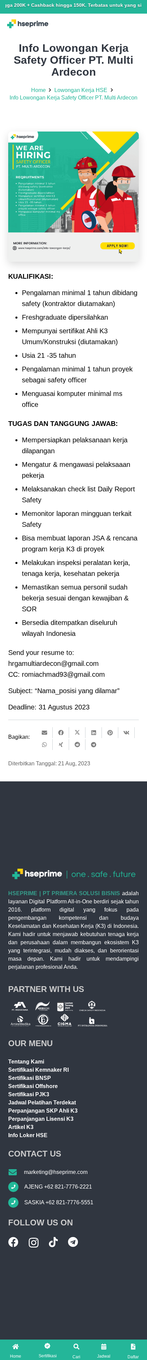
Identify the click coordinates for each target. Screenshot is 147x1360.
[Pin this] (110, 732)
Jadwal (103, 1356)
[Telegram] (73, 1242)
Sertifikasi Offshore (33, 1086)
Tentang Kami (26, 1062)
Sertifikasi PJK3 (28, 1094)
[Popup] (76, 1346)
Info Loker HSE (28, 1135)
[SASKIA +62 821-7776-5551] (16, 1202)
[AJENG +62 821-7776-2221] (16, 1187)
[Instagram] (34, 1242)
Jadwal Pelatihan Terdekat (42, 1102)
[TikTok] (53, 1242)
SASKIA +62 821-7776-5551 (58, 1202)
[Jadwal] (104, 1347)
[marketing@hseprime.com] (16, 1172)
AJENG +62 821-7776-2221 (58, 1187)
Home (15, 1356)
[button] (47, 1350)
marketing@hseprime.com (56, 1172)
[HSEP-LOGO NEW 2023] (27, 24)
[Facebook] (13, 1242)
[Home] (15, 1347)
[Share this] (61, 732)
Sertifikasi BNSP (29, 1078)
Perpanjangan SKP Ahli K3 (43, 1111)
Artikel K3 (21, 1127)
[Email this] (44, 732)
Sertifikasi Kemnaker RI (38, 1070)
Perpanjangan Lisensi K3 (41, 1119)
